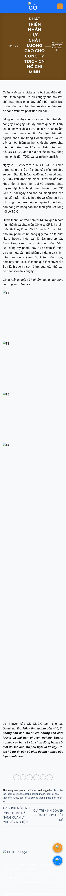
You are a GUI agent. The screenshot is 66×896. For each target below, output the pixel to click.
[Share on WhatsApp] (16, 777)
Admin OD (58, 49)
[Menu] (60, 6)
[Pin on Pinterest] (43, 777)
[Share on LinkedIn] (50, 777)
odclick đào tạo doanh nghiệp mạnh (26, 794)
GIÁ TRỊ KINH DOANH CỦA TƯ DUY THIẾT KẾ (48, 815)
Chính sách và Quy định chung (46, 894)
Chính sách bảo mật (14, 894)
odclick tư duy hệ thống (32, 797)
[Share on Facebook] (23, 777)
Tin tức (13, 46)
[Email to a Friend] (36, 777)
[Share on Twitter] (30, 777)
